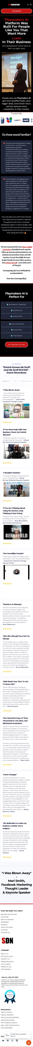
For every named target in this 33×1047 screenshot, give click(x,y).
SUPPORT (4, 930)
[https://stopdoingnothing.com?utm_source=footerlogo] (16, 941)
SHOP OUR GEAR (7, 927)
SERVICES (4, 925)
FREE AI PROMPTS (7, 1015)
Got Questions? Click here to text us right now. (16, 47)
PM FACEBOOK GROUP (9, 1023)
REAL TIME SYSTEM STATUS (10, 1025)
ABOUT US (4, 954)
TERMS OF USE (6, 967)
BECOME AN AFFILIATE (9, 914)
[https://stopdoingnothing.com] (14, 4)
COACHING (5, 917)
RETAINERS (5, 922)
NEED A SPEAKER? (7, 919)
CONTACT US (5, 959)
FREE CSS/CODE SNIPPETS (10, 1017)
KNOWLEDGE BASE (7, 1020)
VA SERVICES (5, 932)
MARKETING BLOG (7, 961)
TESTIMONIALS (6, 969)
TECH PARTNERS (6, 1028)
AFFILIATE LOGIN (7, 956)
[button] (30, 4)
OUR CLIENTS (5, 964)
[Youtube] (3, 1040)
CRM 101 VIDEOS (6, 1012)
